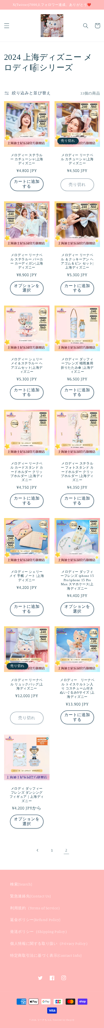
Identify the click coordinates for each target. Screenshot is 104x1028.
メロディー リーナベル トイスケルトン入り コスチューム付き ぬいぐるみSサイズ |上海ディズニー (77, 688)
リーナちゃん (44, 1019)
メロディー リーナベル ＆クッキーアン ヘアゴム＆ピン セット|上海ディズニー (77, 261)
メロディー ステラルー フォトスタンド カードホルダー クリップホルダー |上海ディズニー (77, 472)
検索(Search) (21, 884)
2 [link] (66, 850)
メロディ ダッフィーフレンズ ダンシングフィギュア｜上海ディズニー (27, 795)
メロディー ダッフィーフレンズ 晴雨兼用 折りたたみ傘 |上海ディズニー (77, 366)
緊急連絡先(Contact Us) (30, 896)
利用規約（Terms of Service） (36, 908)
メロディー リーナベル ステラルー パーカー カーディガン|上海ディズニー (26, 261)
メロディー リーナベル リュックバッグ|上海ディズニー (26, 684)
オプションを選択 (27, 288)
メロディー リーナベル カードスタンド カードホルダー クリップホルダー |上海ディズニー (26, 472)
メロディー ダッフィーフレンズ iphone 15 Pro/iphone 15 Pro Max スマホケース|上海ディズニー (77, 580)
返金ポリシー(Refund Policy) (35, 919)
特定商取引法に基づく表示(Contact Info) (46, 955)
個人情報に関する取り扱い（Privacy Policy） (50, 943)
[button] (6, 25)
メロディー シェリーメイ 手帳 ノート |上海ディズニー (26, 576)
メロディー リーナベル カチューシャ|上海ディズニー (77, 159)
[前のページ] (37, 850)
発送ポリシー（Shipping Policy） (39, 931)
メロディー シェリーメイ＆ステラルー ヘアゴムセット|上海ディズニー (27, 366)
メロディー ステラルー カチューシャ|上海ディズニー (26, 159)
